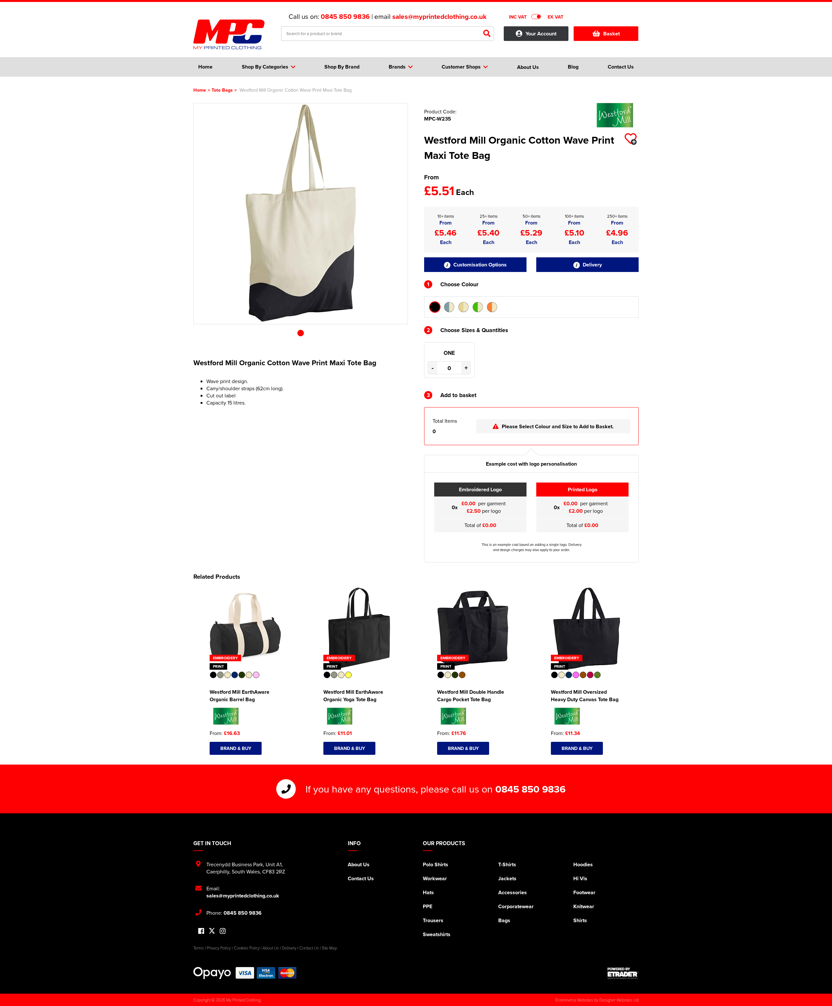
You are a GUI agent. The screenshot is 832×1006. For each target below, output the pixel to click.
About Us (359, 864)
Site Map (329, 948)
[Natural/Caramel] (463, 307)
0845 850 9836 (345, 16)
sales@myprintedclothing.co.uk (439, 16)
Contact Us (361, 878)
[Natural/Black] (435, 307)
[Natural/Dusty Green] (478, 307)
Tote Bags (222, 89)
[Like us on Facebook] (201, 931)
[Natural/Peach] (492, 307)
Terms (198, 948)
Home (199, 89)
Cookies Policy (247, 948)
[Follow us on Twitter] (212, 931)
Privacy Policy (219, 948)
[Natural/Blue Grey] (449, 307)
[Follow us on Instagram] (223, 931)
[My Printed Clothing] (232, 34)
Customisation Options (479, 264)
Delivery (591, 264)
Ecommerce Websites (574, 1000)
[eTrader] (623, 973)
